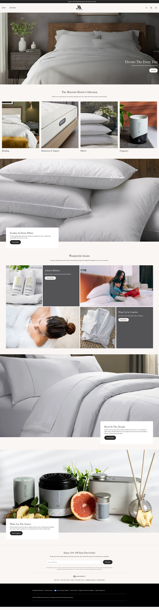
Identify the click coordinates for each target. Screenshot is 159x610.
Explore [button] (13, 8)
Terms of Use (73, 590)
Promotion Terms (79, 580)
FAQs (72, 580)
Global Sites (101, 580)
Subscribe (107, 562)
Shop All (154, 70)
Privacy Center (49, 590)
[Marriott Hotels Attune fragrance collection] (138, 124)
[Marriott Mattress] (60, 124)
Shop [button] (4, 8)
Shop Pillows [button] (15, 242)
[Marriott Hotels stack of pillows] (99, 124)
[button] (156, 8)
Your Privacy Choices (63, 590)
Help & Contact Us (100, 590)
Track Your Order (64, 580)
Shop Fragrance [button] (16, 533)
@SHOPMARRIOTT (80, 576)
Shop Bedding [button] (110, 437)
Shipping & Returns (91, 580)
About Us (56, 580)
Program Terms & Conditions (86, 590)
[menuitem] (6, 8)
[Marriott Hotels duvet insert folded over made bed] (20, 124)
